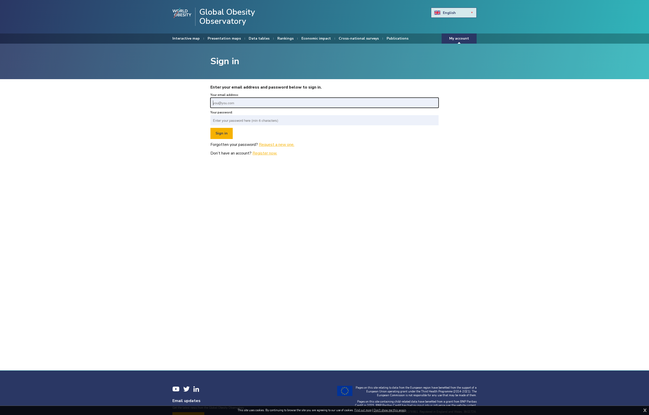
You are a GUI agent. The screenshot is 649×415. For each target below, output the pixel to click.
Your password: (221, 112)
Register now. (265, 153)
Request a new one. (276, 144)
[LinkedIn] (196, 389)
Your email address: (224, 95)
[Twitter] (186, 389)
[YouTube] (175, 389)
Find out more (362, 410)
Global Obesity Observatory (227, 17)
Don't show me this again (390, 410)
